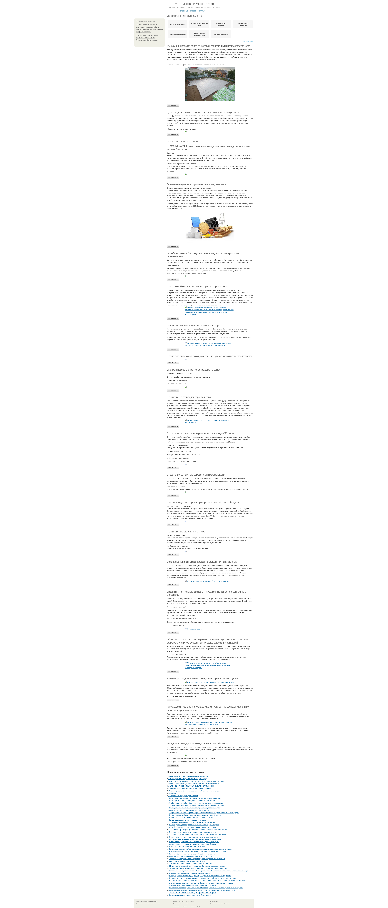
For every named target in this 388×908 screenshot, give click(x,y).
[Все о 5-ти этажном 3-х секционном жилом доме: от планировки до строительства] (210, 276)
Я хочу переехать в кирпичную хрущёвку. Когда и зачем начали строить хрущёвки (200, 875)
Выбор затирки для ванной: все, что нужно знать (187, 846)
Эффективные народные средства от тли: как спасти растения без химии (197, 805)
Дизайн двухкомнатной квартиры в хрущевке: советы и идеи (192, 822)
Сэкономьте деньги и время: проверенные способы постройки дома (203, 502)
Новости (193, 10)
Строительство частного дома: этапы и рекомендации (196, 474)
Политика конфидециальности (180, 903)
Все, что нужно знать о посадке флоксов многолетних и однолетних (194, 837)
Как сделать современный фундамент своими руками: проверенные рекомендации (200, 849)
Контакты (175, 901)
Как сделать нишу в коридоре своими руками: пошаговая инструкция (195, 798)
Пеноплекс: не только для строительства (189, 397)
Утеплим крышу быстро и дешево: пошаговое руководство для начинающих (198, 829)
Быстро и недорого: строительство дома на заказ (193, 369)
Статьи (202, 10)
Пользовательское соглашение (186, 901)
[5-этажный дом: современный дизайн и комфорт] (210, 344)
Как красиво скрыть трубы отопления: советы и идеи (189, 810)
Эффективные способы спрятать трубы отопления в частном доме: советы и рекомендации (204, 812)
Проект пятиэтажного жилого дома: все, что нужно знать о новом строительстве (209, 356)
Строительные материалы (221, 24)
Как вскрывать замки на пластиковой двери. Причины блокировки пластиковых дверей (202, 890)
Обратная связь (214, 901)
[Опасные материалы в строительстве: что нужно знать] (210, 227)
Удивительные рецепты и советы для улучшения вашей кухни (192, 892)
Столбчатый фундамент (177, 34)
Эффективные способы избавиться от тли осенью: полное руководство (196, 803)
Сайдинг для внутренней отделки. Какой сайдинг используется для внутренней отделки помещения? (207, 880)
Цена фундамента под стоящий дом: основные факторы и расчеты (203, 112)
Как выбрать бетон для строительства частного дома (188, 776)
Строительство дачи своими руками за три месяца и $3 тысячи (201, 433)
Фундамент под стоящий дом (199, 24)
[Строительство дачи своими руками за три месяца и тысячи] (210, 464)
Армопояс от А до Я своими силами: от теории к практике (190, 863)
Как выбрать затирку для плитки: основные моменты (189, 820)
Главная (184, 10)
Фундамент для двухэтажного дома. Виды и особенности (197, 743)
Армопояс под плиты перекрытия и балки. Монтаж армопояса (192, 885)
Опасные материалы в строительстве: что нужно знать (196, 184)
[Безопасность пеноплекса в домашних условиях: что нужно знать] (210, 581)
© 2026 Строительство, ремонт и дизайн (146, 901)
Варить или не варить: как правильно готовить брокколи (190, 873)
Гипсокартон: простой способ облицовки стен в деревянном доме (194, 842)
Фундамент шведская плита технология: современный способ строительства (208, 45)
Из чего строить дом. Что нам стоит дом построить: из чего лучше (202, 678)
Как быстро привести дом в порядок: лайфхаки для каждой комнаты (193, 783)
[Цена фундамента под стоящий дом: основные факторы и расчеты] (210, 131)
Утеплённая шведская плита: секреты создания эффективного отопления (197, 859)
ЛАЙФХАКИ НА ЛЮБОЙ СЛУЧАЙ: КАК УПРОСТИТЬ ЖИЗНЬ (191, 786)
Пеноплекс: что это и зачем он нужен (186, 531)
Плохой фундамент (221, 34)
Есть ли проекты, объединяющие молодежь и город (187, 779)
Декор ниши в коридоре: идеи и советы (183, 795)
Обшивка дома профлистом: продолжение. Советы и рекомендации (194, 791)
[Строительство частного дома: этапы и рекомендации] (210, 492)
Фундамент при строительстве (199, 34)
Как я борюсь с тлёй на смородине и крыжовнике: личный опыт (193, 800)
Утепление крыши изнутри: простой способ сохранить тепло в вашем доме (197, 834)
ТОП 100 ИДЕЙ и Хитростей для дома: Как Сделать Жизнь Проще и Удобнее (197, 781)
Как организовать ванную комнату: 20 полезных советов (189, 788)
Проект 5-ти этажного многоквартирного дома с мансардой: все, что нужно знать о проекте (203, 878)
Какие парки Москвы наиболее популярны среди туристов (191, 817)
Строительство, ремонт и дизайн (194, 4)
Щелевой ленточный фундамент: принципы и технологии (190, 856)
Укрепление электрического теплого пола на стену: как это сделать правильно (198, 868)
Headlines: (172, 793)
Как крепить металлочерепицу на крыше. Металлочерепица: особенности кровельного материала (206, 888)
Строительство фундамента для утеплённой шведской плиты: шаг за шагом (197, 851)
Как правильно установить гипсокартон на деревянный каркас (192, 844)
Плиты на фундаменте (178, 24)
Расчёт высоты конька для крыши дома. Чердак (187, 861)
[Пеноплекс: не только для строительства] (210, 421)
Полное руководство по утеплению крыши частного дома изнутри (194, 825)
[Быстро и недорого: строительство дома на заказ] (210, 387)
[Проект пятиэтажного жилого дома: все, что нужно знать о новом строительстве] (210, 359)
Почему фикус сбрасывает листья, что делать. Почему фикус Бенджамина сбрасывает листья (149, 37)
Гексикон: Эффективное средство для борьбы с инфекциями (192, 854)
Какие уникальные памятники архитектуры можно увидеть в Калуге (194, 808)
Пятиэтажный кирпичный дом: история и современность (197, 286)
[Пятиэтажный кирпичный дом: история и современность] (210, 311)
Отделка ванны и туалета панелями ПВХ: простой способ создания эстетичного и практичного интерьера (208, 871)
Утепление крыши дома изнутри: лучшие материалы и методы (192, 832)
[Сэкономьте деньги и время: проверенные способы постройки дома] (210, 521)
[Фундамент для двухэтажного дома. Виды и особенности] (210, 755)
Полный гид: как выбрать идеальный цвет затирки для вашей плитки (195, 815)
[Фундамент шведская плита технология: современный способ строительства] (210, 84)
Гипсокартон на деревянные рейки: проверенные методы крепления (195, 839)
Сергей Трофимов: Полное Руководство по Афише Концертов (192, 827)
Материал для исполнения (243, 24)
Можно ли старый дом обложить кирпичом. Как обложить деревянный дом (197, 866)
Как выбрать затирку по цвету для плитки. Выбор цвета (190, 895)
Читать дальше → (173, 105)
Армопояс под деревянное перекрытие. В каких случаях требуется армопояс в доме (201, 883)
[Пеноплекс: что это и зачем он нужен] (210, 551)
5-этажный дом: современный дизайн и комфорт (193, 325)
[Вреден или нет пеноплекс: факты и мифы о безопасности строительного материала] (210, 629)
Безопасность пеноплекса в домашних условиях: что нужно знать (202, 561)
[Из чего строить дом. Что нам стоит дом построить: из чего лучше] (210, 682)
